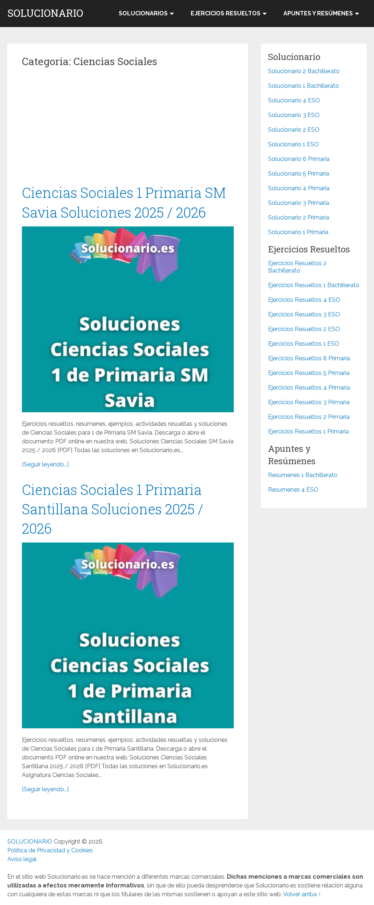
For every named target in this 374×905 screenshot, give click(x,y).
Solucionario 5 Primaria (298, 173)
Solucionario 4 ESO (294, 100)
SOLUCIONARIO (45, 13)
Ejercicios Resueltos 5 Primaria (309, 372)
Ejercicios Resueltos (225, 13)
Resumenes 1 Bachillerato (302, 475)
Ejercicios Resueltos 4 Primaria (309, 387)
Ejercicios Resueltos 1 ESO (303, 343)
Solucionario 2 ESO (294, 129)
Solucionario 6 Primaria (298, 158)
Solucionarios (143, 13)
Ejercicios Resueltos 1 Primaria (308, 431)
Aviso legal (22, 859)
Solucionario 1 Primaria (298, 232)
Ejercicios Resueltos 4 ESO (304, 299)
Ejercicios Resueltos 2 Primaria (309, 416)
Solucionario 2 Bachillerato (304, 71)
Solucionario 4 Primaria (298, 188)
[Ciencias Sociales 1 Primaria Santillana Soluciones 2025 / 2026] (128, 635)
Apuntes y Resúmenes (318, 13)
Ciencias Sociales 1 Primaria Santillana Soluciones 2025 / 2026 (112, 508)
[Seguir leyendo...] (45, 464)
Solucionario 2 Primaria (298, 217)
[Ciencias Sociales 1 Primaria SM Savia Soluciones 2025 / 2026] (128, 319)
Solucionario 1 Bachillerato (303, 85)
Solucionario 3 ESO (294, 115)
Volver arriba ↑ (302, 894)
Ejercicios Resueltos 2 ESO (304, 329)
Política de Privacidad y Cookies (50, 850)
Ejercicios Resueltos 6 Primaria (309, 358)
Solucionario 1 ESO (293, 144)
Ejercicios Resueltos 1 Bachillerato (313, 285)
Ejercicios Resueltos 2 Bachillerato (297, 267)
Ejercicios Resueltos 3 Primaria (309, 402)
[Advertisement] (128, 129)
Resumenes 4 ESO (293, 489)
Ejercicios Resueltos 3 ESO (304, 314)
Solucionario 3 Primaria (298, 202)
